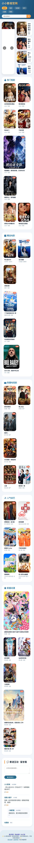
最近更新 (11, 834)
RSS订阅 (23, 834)
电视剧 (17, 8)
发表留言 (11, 777)
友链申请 (16, 839)
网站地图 (17, 834)
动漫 (4, 12)
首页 (4, 8)
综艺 (24, 8)
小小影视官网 (10, 3)
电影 (10, 8)
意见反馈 (10, 839)
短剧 (10, 12)
